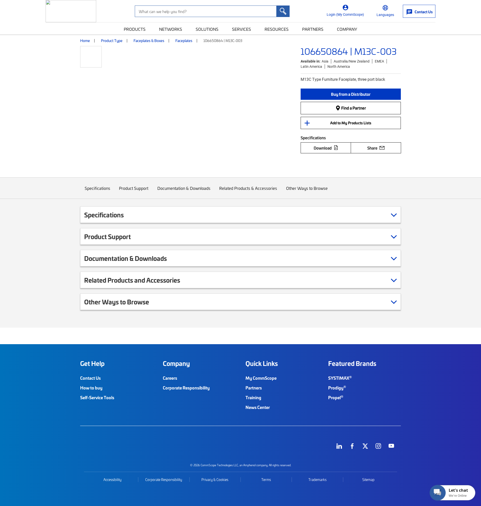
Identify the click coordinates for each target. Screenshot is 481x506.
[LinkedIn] (339, 446)
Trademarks (317, 479)
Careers (170, 377)
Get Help (92, 363)
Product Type (112, 40)
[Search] (282, 11)
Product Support (133, 188)
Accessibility (112, 479)
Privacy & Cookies (214, 479)
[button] (351, 94)
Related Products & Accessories (248, 188)
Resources (277, 29)
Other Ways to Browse (307, 188)
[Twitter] (365, 446)
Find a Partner (353, 108)
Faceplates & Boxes (149, 40)
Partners (312, 29)
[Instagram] (378, 446)
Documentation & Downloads (183, 188)
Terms (266, 479)
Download (323, 148)
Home (85, 40)
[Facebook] (352, 446)
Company (347, 29)
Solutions (207, 29)
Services (241, 29)
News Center (258, 407)
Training (253, 397)
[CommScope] (71, 11)
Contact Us (90, 377)
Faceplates (183, 40)
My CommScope (261, 377)
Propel (335, 397)
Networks (170, 29)
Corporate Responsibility (186, 387)
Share (372, 148)
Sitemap (368, 479)
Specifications (97, 188)
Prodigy (337, 387)
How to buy (91, 387)
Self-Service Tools (97, 397)
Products (135, 29)
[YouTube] (391, 446)
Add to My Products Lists (350, 122)
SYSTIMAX (340, 377)
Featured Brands (352, 363)
